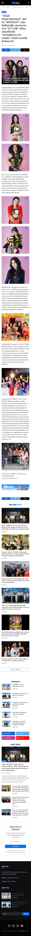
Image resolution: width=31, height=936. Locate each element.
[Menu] (3, 3)
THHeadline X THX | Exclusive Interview (18, 685)
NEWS (4, 12)
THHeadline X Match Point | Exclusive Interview (20, 694)
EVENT (4, 761)
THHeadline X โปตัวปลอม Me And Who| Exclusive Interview (20, 704)
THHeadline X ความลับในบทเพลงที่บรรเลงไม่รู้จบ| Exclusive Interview (19, 723)
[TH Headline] (15, 2)
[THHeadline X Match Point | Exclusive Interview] (6, 696)
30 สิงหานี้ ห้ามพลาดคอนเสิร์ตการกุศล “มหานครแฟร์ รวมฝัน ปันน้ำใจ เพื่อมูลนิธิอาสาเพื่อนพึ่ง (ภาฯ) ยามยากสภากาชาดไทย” (15, 634)
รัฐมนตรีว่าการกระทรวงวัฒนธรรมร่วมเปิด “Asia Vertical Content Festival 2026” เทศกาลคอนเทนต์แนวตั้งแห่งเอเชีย (15, 580)
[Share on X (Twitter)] (15, 50)
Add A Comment (15, 669)
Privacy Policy (16, 852)
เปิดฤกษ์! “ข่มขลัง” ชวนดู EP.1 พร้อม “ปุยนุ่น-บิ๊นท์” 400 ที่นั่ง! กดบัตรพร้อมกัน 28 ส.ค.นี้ (15, 660)
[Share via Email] (24, 50)
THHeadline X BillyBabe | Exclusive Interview (19, 713)
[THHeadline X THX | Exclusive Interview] (6, 687)
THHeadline (22, 931)
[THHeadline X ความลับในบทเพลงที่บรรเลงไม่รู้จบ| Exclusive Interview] (6, 724)
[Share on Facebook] (6, 50)
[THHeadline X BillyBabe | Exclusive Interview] (6, 715)
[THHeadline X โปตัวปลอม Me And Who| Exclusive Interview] (6, 705)
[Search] (28, 3)
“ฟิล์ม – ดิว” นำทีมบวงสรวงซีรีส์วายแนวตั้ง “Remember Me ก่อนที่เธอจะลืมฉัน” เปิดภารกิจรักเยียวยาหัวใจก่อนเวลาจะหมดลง (15, 607)
